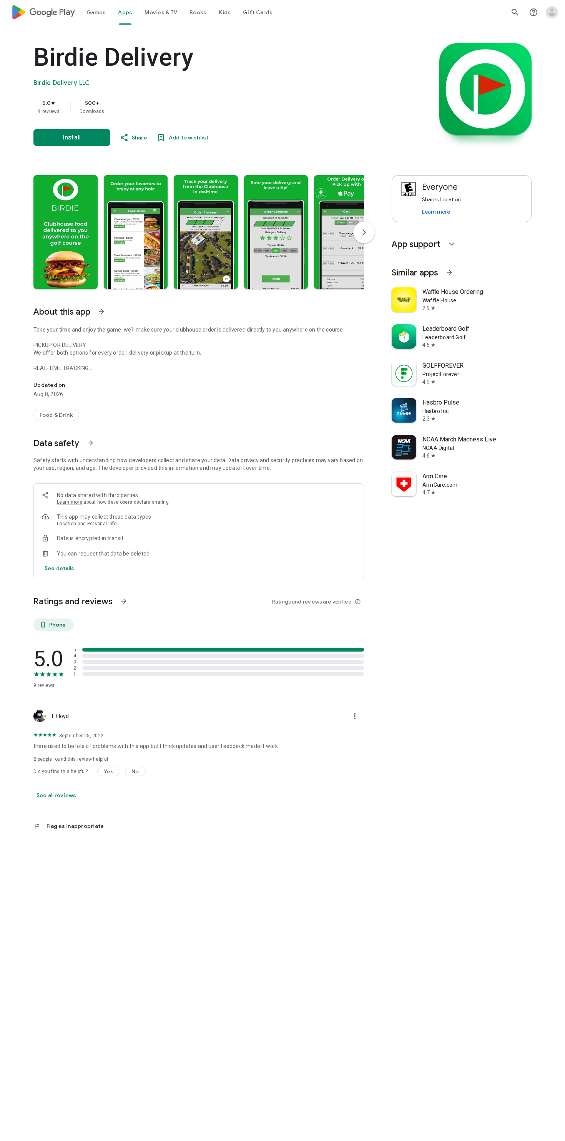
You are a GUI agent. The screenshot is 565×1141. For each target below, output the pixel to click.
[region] (187, 106)
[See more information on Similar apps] (449, 272)
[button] (65, 232)
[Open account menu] (552, 12)
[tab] (96, 12)
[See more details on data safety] (60, 568)
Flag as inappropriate (68, 826)
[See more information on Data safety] (90, 443)
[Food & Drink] (56, 415)
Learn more (69, 502)
